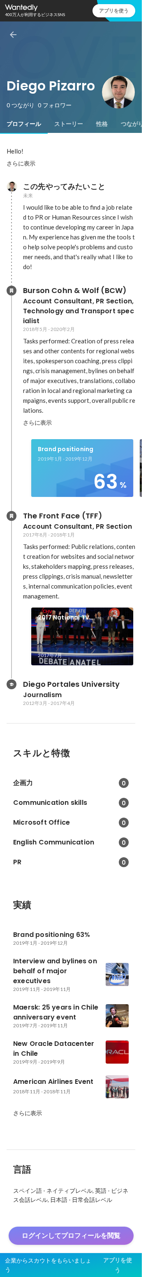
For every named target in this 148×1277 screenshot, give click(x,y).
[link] (82, 468)
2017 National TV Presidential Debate (69, 617)
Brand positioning (65, 449)
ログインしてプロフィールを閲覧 (71, 1235)
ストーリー (68, 124)
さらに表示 (21, 163)
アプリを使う (114, 10)
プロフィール (24, 124)
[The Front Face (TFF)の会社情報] (11, 516)
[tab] (24, 124)
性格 (102, 124)
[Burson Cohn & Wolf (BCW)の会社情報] (11, 291)
